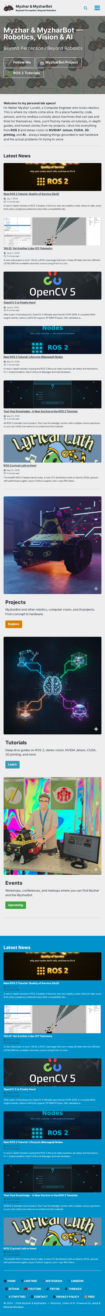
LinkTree (30, 1281)
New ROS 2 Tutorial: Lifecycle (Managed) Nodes (33, 356)
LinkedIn (77, 1281)
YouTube (34, 1289)
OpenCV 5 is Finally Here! (20, 302)
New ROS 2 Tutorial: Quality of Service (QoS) (31, 193)
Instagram (53, 1281)
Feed (91, 1296)
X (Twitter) (16, 1296)
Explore (13, 624)
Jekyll (95, 1303)
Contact (41, 1296)
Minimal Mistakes (13, 1307)
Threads (75, 1289)
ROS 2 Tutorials (26, 73)
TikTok (54, 1289)
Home (11, 1281)
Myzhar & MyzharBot (36, 8)
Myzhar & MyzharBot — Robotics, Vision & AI (48, 1303)
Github (13, 1289)
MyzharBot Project (61, 62)
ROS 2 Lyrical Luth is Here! (20, 465)
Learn (12, 764)
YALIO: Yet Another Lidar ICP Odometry (28, 248)
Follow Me (21, 62)
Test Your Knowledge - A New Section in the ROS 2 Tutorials (41, 411)
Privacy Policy (67, 1296)
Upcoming (15, 905)
